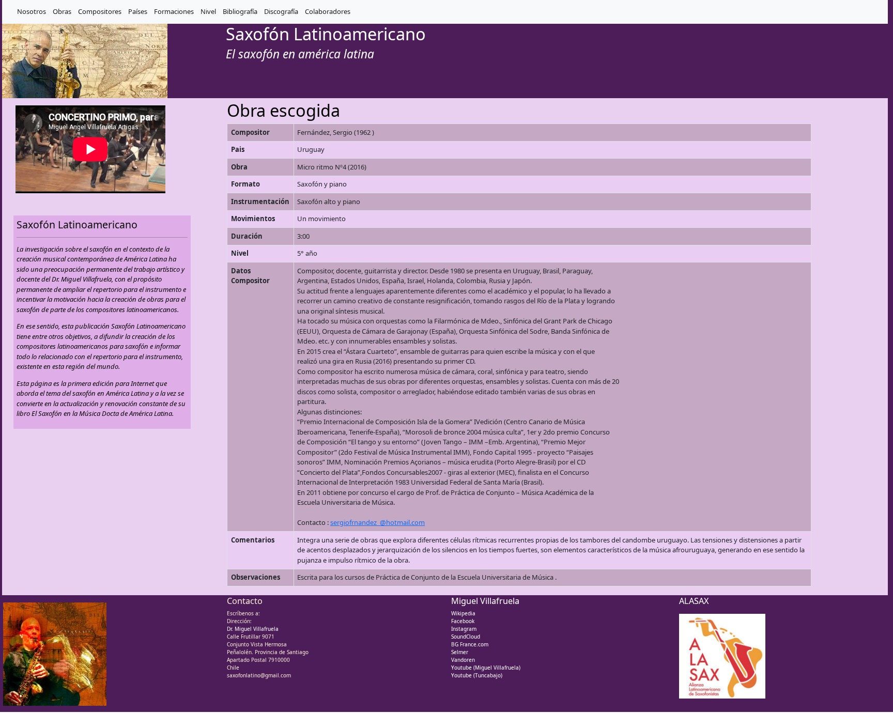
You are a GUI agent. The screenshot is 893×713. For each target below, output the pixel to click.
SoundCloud (465, 636)
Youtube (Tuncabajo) (476, 675)
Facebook (462, 621)
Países (137, 11)
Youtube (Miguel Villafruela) (485, 667)
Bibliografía (240, 11)
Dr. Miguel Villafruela (253, 628)
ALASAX (694, 601)
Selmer (459, 652)
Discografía (281, 11)
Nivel (208, 11)
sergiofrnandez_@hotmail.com (377, 522)
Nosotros (31, 11)
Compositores (99, 11)
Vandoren (463, 659)
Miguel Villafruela (485, 601)
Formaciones (174, 11)
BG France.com (469, 644)
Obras (62, 11)
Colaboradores (327, 11)
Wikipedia (463, 613)
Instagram (463, 628)
